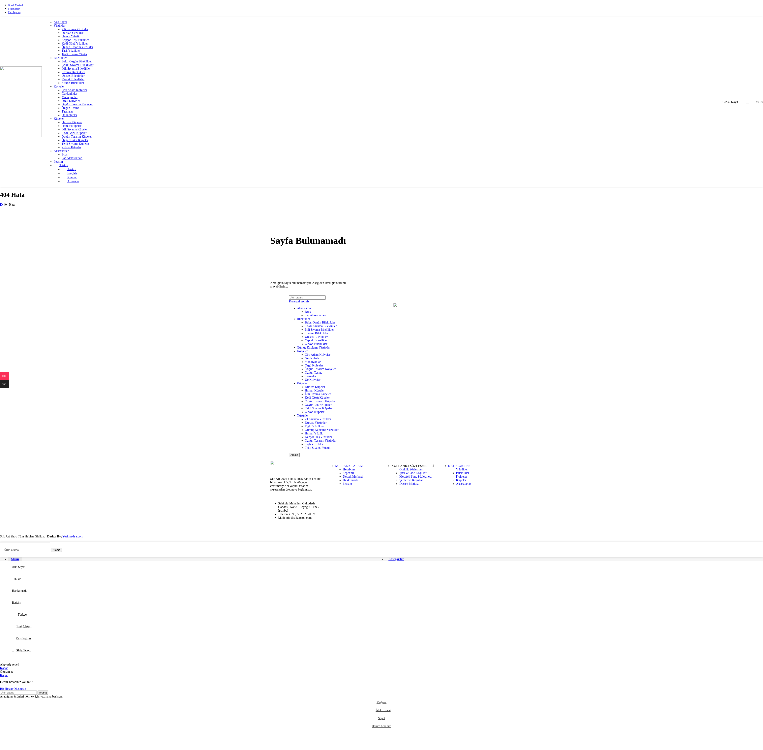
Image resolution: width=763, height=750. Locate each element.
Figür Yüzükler (314, 426)
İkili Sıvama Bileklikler (76, 68)
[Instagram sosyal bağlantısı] (760, 8)
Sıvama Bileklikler (73, 72)
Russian (72, 177)
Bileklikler (303, 319)
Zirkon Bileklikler (73, 83)
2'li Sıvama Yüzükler (318, 419)
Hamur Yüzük (70, 36)
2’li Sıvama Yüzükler (75, 29)
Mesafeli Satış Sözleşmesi (415, 476)
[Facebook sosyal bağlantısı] (750, 8)
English (72, 173)
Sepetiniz (348, 473)
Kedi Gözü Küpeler (74, 133)
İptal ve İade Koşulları (413, 473)
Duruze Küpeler (72, 122)
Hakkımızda (350, 480)
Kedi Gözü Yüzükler (75, 43)
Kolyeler (302, 351)
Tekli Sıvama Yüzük (74, 54)
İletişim (347, 483)
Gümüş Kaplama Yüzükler (313, 347)
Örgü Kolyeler (71, 100)
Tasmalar (67, 111)
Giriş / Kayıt (23, 650)
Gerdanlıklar (69, 93)
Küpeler (302, 383)
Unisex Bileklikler (73, 75)
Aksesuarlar (304, 308)
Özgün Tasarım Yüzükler (77, 47)
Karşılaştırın (23, 638)
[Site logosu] (21, 136)
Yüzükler (303, 415)
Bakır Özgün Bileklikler (77, 61)
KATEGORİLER (459, 465)
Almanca (73, 181)
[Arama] (742, 102)
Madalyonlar (69, 97)
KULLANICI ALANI (349, 465)
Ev (2, 204)
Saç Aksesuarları (72, 158)
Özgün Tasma (70, 108)
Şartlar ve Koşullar (411, 480)
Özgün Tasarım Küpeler (77, 136)
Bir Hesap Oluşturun (13, 688)
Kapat (4, 668)
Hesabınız (349, 469)
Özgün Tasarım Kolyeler (77, 104)
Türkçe (63, 165)
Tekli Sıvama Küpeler (75, 143)
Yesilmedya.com (72, 536)
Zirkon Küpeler (71, 147)
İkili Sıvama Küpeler (75, 129)
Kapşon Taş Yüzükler (75, 40)
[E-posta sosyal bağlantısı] (755, 8)
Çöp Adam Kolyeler (74, 90)
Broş (65, 154)
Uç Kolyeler (69, 115)
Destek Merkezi (353, 476)
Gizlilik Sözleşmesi (411, 469)
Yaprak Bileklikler (73, 79)
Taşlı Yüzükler (71, 50)
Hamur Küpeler (71, 125)
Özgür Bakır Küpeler (75, 140)
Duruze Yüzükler (72, 32)
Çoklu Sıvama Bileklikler (77, 65)
